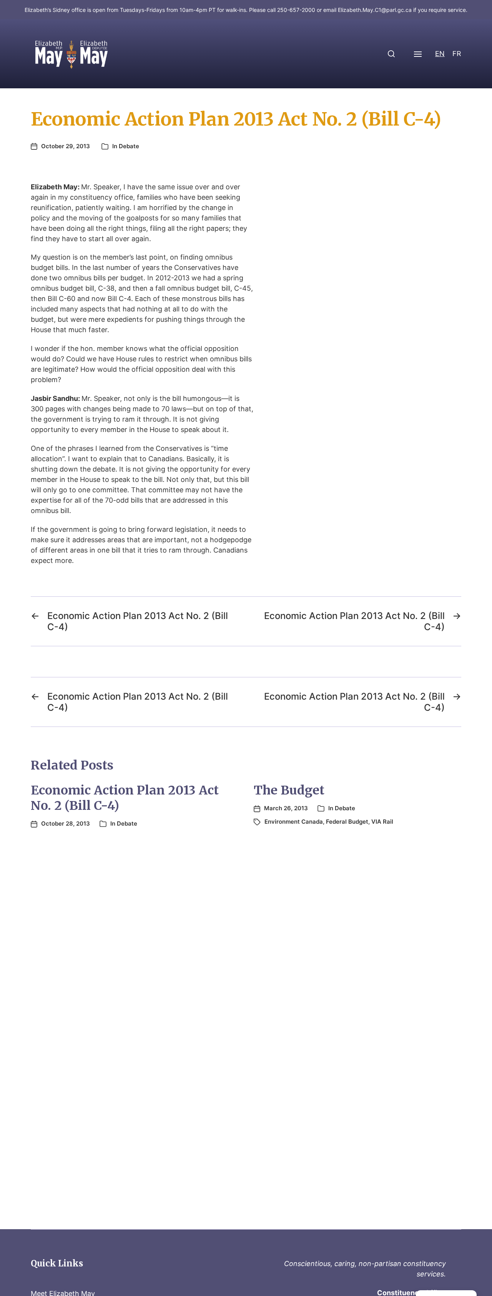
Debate (129, 146)
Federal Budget (347, 821)
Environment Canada (293, 821)
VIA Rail (382, 821)
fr (456, 54)
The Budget (289, 790)
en (440, 54)
